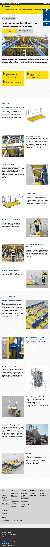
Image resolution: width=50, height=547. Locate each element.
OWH (3, 536)
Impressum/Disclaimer (7, 532)
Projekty (15, 9)
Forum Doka (23, 506)
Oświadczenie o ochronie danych (9, 534)
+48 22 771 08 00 (18, 519)
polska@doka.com (18, 520)
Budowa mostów (14, 499)
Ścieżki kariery (43, 493)
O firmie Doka (8, 9)
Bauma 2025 (33, 495)
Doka (2, 15)
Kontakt (3, 505)
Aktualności (8, 13)
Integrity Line (4, 513)
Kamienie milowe (5, 492)
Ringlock (29, 9)
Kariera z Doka (43, 492)
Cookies (3, 538)
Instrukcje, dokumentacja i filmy (25, 31)
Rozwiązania (22, 9)
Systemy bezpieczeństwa (18, 15)
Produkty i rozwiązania (8, 15)
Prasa (3, 530)
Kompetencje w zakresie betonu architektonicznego (25, 503)
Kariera (14, 13)
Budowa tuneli (14, 503)
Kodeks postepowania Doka (5, 510)
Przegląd (9, 31)
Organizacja (4, 493)
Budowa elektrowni (15, 501)
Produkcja (4, 495)
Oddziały (3, 507)
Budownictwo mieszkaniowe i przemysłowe (14, 497)
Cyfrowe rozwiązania (38, 9)
